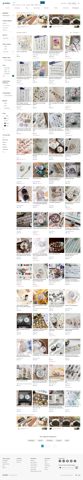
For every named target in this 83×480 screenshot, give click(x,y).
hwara (18, 157)
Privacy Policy (33, 467)
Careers (46, 467)
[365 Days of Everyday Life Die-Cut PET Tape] (72, 120)
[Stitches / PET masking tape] (72, 296)
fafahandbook (52, 231)
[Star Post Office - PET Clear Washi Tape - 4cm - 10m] (40, 398)
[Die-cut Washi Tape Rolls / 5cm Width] (72, 43)
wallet (40, 4)
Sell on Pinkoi (63, 3)
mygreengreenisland (69, 231)
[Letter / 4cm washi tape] (24, 43)
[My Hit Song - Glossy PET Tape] (72, 398)
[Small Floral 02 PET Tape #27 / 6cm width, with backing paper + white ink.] (72, 346)
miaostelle (19, 231)
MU (17, 132)
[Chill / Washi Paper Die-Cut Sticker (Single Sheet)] (72, 68)
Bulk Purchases (34, 462)
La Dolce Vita (68, 106)
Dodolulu (18, 4)
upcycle (4, 142)
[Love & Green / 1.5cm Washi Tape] (56, 346)
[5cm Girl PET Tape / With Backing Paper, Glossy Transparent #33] (56, 296)
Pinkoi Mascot (47, 465)
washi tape (59, 440)
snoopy (24, 4)
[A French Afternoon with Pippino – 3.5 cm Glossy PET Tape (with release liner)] (40, 193)
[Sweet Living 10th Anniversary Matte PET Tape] (72, 320)
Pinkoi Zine (5, 462)
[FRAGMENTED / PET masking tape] (40, 346)
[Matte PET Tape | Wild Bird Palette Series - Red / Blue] (56, 372)
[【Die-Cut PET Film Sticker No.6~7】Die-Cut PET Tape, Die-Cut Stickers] (24, 296)
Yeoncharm (51, 205)
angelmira (67, 409)
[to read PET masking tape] (56, 193)
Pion (17, 54)
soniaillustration (36, 205)
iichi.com (46, 469)
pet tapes (5, 147)
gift (21, 4)
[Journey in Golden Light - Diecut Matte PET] (40, 146)
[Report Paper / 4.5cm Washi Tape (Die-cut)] (40, 68)
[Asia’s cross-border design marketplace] (6, 3)
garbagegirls (51, 181)
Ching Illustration (52, 383)
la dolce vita (5, 149)
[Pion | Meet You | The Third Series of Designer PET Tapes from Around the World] (24, 68)
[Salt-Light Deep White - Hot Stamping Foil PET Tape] (56, 170)
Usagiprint (51, 308)
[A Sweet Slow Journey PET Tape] (40, 219)
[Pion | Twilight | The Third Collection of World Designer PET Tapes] (24, 94)
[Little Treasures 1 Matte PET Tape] (24, 398)
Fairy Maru (51, 132)
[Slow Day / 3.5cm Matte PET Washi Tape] (40, 120)
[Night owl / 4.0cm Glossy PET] (56, 219)
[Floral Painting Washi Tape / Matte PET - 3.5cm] (24, 219)
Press (46, 462)
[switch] (8, 15)
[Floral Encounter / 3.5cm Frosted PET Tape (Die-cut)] (72, 193)
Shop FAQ (18, 462)
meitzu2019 (51, 409)
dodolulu (13, 4)
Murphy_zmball (52, 282)
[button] (13, 76)
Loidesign (35, 157)
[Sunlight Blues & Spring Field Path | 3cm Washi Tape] (40, 271)
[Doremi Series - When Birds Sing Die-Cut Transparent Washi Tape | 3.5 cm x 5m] (40, 245)
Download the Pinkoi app (67, 467)
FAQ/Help (32, 460)
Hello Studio (19, 181)
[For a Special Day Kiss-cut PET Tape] (40, 296)
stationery (40, 440)
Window (4, 467)
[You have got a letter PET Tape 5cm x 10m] (24, 271)
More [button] (4, 129)
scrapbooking (31, 440)
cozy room (51, 157)
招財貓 (32, 4)
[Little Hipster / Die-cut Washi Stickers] (40, 94)
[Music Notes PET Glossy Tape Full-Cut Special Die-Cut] (56, 271)
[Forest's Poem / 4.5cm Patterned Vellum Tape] (56, 320)
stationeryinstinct (20, 205)
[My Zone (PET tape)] (72, 170)
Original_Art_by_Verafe (53, 54)
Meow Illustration (68, 257)
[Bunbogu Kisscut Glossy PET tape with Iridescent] (72, 245)
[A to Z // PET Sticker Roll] (56, 245)
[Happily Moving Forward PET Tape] (72, 94)
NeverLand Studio (36, 181)
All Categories (5, 460)
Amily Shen (35, 332)
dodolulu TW (35, 257)
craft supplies (49, 440)
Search (42, 2)
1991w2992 (51, 257)
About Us (46, 460)
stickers (67, 440)
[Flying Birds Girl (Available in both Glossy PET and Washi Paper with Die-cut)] (56, 120)
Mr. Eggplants (68, 181)
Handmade (28, 4)
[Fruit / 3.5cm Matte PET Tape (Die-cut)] (56, 94)
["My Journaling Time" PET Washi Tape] (72, 372)
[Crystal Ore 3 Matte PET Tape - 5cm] (24, 320)
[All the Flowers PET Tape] (24, 372)
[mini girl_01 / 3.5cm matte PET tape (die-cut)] (72, 146)
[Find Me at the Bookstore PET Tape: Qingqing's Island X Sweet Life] (72, 219)
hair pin (4, 144)
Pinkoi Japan (35, 54)
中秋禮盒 (36, 4)
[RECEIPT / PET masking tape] (24, 193)
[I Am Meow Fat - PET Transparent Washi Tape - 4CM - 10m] (40, 320)
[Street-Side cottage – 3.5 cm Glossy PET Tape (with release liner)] (24, 346)
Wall (3, 465)
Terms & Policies (34, 465)
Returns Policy (33, 469)
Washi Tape (5, 140)
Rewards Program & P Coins (36, 471)
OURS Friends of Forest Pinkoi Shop (40, 308)
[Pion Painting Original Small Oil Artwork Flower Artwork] (56, 43)
